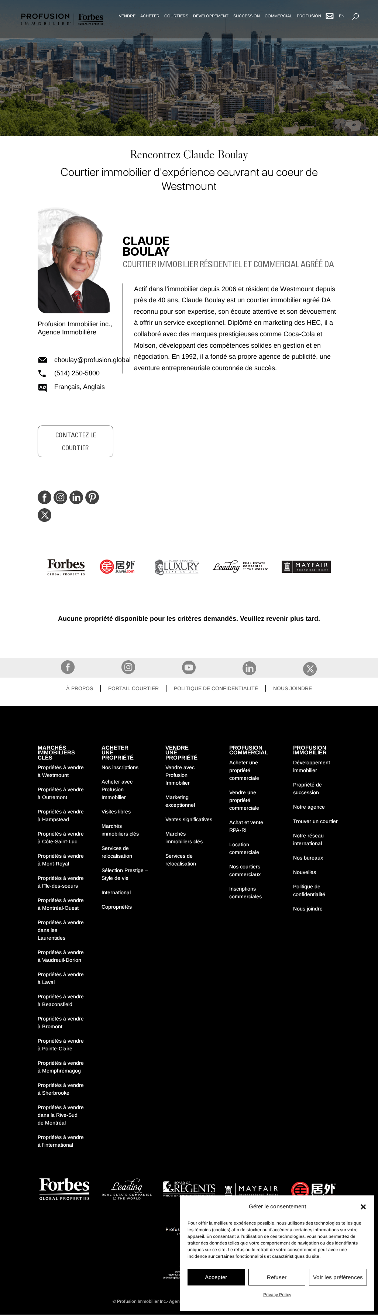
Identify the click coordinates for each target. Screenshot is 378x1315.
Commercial (278, 16)
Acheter (149, 16)
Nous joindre (292, 688)
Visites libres (116, 812)
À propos (79, 688)
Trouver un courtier (315, 821)
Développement (210, 16)
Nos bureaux (308, 858)
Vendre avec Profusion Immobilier (180, 775)
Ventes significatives (188, 819)
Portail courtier (133, 688)
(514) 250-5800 (77, 373)
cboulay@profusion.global (83, 360)
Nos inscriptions (120, 767)
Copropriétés (117, 907)
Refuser (276, 1277)
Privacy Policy (277, 1294)
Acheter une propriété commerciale (244, 770)
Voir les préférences (338, 1277)
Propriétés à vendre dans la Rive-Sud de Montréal (61, 1115)
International (116, 892)
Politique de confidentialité (216, 688)
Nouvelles (304, 872)
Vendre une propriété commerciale (244, 800)
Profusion (309, 16)
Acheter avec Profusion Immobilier (117, 789)
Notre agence (309, 807)
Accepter (216, 1277)
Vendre (127, 16)
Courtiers (176, 16)
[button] (363, 1207)
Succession (246, 16)
